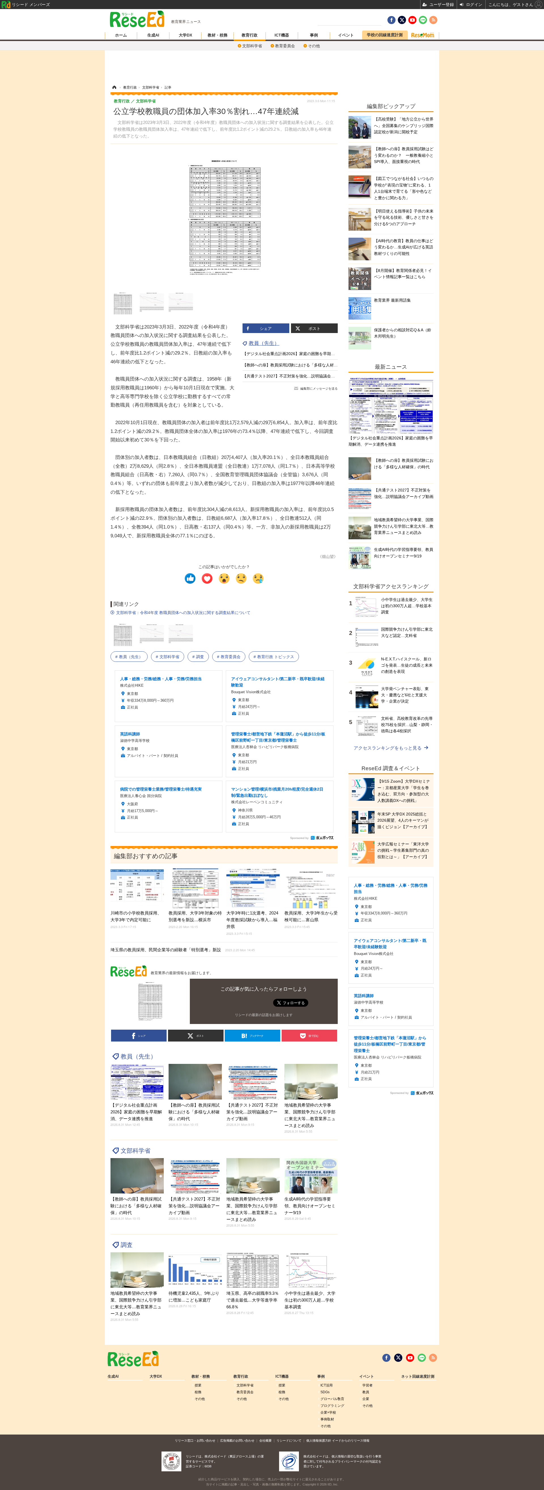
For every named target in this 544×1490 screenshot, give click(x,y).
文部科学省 (252, 46)
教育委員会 (285, 46)
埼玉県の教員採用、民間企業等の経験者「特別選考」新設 (182, 949)
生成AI (153, 35)
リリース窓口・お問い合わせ (195, 1440)
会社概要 (265, 1440)
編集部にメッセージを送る (319, 388)
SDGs (325, 1392)
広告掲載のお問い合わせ (237, 1440)
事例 (314, 35)
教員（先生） (264, 343)
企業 (365, 1399)
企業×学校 (328, 1412)
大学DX (185, 35)
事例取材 (327, 1419)
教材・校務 (218, 35)
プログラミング (332, 1406)
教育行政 (250, 35)
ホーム (121, 35)
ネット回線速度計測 (417, 1377)
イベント (346, 35)
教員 (365, 1392)
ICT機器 (282, 35)
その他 (314, 46)
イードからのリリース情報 (350, 1440)
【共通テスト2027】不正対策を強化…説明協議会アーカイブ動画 (301, 376)
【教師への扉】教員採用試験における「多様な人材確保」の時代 (300, 365)
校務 (198, 1392)
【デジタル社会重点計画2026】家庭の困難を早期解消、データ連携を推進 (309, 353)
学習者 (367, 1385)
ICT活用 (326, 1385)
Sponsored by (299, 838)
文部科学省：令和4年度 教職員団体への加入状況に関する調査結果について (183, 612)
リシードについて (289, 1440)
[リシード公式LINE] (421, 1358)
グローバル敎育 (332, 1399)
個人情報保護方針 (318, 1440)
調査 (200, 656)
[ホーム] (114, 87)
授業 (198, 1385)
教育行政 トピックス (275, 656)
